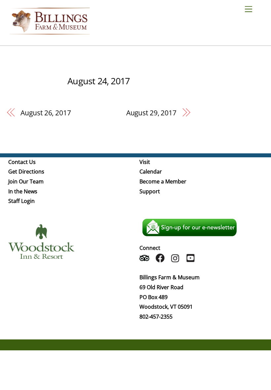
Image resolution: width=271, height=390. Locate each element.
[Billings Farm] (49, 31)
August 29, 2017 (151, 112)
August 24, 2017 (98, 81)
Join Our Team (26, 181)
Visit (144, 162)
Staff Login (21, 201)
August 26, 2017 (45, 112)
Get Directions (26, 171)
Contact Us (22, 162)
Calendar (150, 171)
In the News (22, 191)
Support (149, 191)
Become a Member (162, 181)
